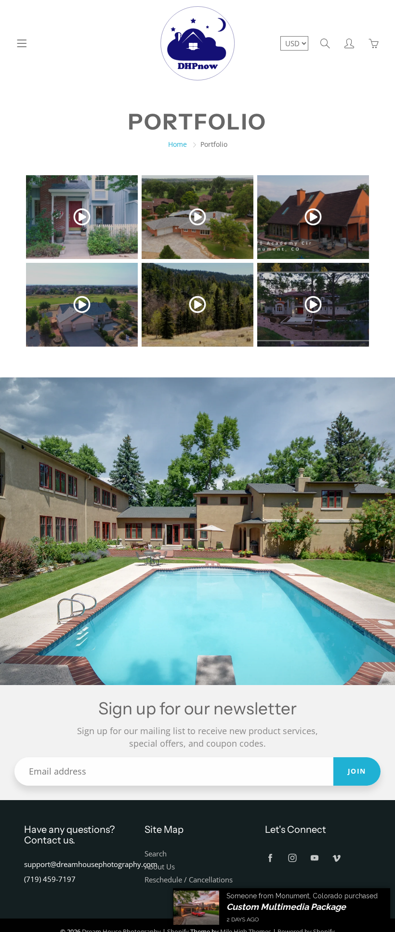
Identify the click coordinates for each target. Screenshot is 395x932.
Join (357, 771)
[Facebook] (270, 857)
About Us (160, 866)
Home (177, 144)
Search (156, 853)
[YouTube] (314, 857)
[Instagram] (292, 857)
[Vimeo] (336, 857)
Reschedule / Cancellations (189, 879)
